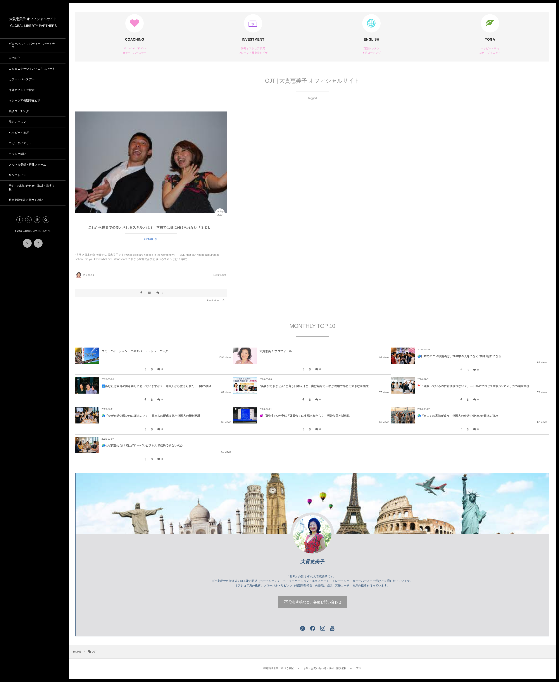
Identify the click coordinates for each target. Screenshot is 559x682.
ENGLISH (371, 39)
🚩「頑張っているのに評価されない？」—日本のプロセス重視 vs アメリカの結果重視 (473, 386)
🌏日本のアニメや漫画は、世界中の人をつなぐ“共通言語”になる (460, 356)
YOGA (490, 39)
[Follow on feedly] (37, 219)
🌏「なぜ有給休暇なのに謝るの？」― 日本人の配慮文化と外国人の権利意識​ (151, 415)
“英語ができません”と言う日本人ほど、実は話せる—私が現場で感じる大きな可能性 (314, 386)
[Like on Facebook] (312, 629)
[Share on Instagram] (322, 629)
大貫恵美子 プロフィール (275, 351)
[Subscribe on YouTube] (332, 629)
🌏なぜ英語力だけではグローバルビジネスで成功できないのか (142, 445)
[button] (45, 219)
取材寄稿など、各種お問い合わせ (315, 602)
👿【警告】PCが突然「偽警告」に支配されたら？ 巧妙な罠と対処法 (304, 415)
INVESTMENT (253, 39)
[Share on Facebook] (19, 219)
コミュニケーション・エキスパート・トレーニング (135, 351)
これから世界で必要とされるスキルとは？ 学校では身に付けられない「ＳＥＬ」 (151, 228)
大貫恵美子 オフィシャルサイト (33, 19)
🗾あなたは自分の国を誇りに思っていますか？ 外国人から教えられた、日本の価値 (157, 386)
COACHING (134, 39)
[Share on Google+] (292, 629)
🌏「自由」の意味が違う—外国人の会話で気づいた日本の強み (458, 415)
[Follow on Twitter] (28, 219)
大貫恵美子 (312, 561)
